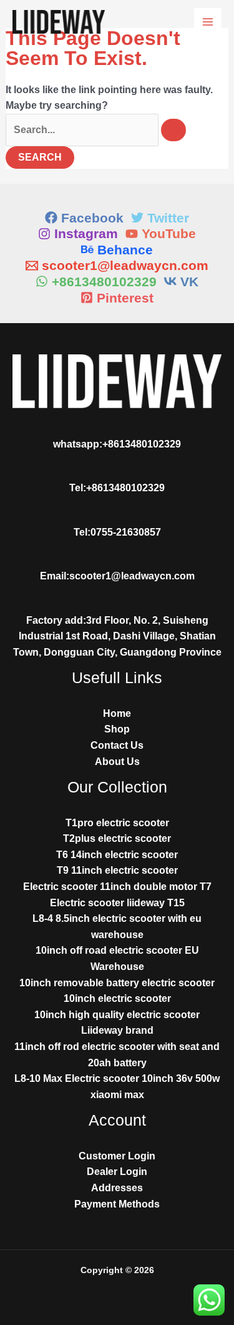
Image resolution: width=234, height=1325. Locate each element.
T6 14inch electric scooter (117, 854)
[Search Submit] (173, 130)
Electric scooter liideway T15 (117, 903)
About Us (117, 761)
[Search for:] (96, 129)
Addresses (117, 1187)
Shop (117, 729)
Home (117, 713)
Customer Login (117, 1156)
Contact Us (117, 745)
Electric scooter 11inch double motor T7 (117, 886)
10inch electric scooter (117, 998)
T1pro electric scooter (117, 823)
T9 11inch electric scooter (117, 870)
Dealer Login (117, 1171)
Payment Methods (117, 1204)
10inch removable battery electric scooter (117, 983)
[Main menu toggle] (208, 22)
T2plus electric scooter (117, 838)
